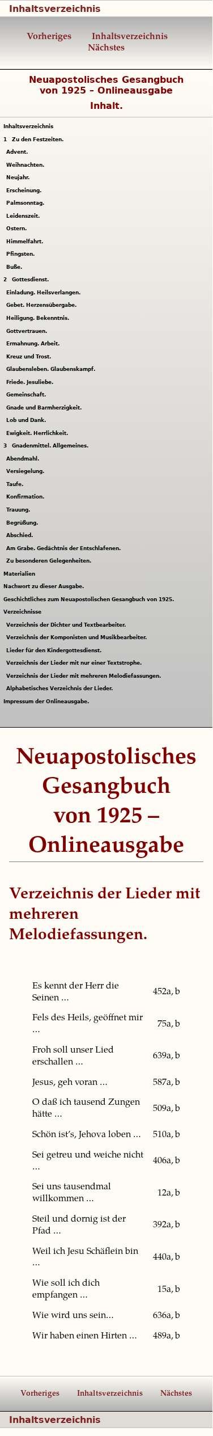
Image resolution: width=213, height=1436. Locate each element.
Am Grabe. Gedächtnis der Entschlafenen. (65, 548)
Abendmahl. (24, 459)
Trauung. (19, 510)
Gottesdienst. (26, 279)
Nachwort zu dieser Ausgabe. (43, 586)
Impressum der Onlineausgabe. (46, 701)
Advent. (18, 152)
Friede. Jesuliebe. (31, 382)
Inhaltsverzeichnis (55, 8)
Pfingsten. (22, 254)
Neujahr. (19, 177)
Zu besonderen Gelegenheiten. (50, 561)
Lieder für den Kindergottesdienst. (55, 650)
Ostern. (18, 228)
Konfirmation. (26, 497)
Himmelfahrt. (26, 241)
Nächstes (106, 48)
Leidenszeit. (24, 216)
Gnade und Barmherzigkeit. (45, 408)
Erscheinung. (25, 190)
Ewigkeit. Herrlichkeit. (38, 433)
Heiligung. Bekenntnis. (39, 318)
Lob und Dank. (27, 420)
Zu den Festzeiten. (33, 139)
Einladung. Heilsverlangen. (44, 292)
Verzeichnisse (22, 612)
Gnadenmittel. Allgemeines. (45, 446)
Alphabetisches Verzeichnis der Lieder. (61, 688)
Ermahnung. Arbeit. (34, 344)
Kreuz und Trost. (30, 357)
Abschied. (21, 535)
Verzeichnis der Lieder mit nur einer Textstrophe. (75, 663)
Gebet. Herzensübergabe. (42, 305)
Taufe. (16, 484)
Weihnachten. (26, 165)
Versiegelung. (26, 471)
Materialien (19, 574)
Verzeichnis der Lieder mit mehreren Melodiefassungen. (85, 676)
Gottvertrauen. (28, 331)
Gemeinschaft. (27, 395)
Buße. (15, 267)
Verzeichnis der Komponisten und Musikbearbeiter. (78, 637)
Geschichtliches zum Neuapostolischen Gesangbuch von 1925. (88, 599)
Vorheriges (49, 36)
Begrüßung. (23, 523)
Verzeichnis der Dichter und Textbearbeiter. (67, 625)
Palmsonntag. (26, 203)
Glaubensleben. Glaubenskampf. (52, 369)
